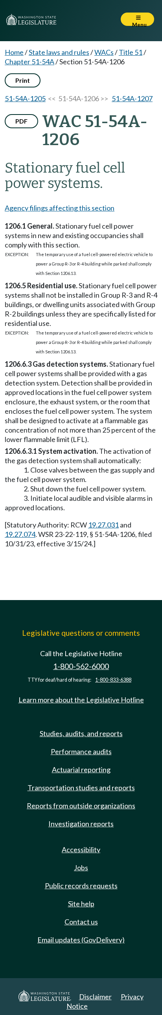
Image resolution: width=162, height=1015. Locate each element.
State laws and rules (59, 52)
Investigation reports (81, 823)
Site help (81, 903)
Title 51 (130, 52)
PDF (21, 121)
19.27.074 (20, 534)
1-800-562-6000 (81, 666)
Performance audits (81, 751)
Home (14, 52)
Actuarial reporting (81, 769)
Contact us (81, 921)
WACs (104, 52)
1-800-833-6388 (113, 680)
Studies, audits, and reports (81, 733)
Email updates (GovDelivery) (81, 939)
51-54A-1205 (25, 98)
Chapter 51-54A (29, 61)
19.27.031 (103, 524)
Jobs (81, 867)
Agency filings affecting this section (59, 208)
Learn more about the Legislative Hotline (81, 699)
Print (22, 80)
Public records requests (81, 885)
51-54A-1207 (132, 98)
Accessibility (81, 849)
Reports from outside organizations (81, 805)
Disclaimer (95, 996)
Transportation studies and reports (81, 787)
